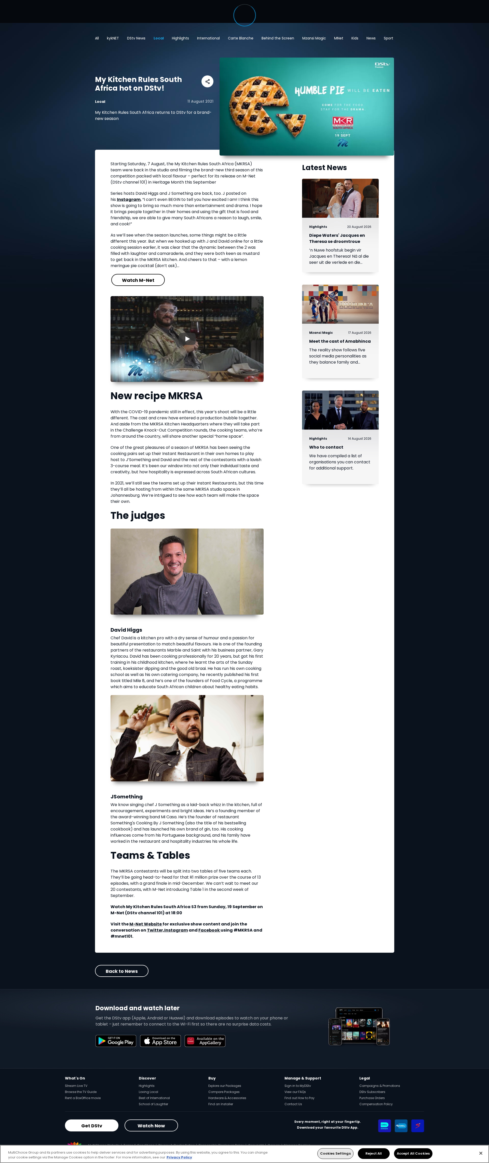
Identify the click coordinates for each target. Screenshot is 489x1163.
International (208, 38)
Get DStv (91, 1126)
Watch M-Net (138, 280)
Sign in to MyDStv (297, 1086)
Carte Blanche (240, 38)
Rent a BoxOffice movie (83, 1098)
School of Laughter (153, 1104)
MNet (338, 38)
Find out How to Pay (299, 1098)
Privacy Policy (179, 1157)
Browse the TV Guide (81, 1092)
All (97, 38)
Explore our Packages (224, 1086)
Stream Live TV (76, 1086)
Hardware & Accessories (227, 1098)
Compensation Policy (376, 1104)
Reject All (373, 1153)
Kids (354, 38)
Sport (388, 38)
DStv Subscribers (372, 1092)
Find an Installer (220, 1104)
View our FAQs (295, 1092)
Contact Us (293, 1104)
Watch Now (151, 1126)
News (371, 38)
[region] (244, 1154)
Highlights (180, 38)
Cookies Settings (335, 1153)
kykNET (113, 38)
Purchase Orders (372, 1098)
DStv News (136, 38)
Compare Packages (224, 1092)
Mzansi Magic (314, 38)
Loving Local (148, 1092)
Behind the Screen (278, 38)
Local (159, 38)
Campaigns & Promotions (379, 1086)
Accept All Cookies (413, 1153)
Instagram (129, 199)
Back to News (122, 971)
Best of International (154, 1098)
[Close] (480, 1153)
